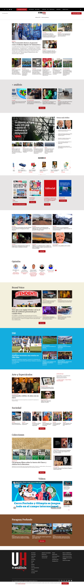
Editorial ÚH (37, 17)
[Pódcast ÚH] (65, 191)
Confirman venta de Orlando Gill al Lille (64, 347)
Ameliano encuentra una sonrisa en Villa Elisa (25, 356)
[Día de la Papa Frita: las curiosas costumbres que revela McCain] (65, 294)
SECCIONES (37, 9)
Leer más (47, 204)
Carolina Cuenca (50, 270)
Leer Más (18, 136)
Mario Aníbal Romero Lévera (33, 271)
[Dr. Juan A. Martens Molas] (24, 266)
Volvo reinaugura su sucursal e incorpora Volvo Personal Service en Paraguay (49, 301)
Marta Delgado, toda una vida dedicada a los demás (47, 424)
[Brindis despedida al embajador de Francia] (57, 416)
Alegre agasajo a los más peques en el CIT (67, 424)
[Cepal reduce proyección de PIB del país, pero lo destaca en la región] (19, 93)
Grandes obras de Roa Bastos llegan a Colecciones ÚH (62, 469)
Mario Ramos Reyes (42, 271)
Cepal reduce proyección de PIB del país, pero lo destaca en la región (19, 102)
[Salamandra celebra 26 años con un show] (26, 385)
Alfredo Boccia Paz (15, 271)
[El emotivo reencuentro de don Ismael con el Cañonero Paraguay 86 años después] (21, 219)
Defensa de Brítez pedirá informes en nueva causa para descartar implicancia (64, 142)
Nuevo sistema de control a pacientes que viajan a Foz (41, 537)
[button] (70, 168)
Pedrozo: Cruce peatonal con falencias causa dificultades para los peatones (64, 34)
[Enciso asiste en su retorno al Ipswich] (49, 340)
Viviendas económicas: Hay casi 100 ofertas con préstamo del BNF (64, 139)
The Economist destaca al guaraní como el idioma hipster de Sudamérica (26, 44)
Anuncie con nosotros (46, 552)
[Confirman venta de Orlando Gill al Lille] (65, 340)
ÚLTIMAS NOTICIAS (22, 9)
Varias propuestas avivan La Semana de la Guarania (47, 388)
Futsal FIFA (44, 360)
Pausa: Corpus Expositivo (25, 424)
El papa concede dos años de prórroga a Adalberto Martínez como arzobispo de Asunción (49, 51)
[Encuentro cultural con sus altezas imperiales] (37, 416)
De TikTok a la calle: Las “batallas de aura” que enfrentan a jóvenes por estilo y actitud (57, 72)
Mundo (54, 68)
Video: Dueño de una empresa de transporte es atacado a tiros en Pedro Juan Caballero (65, 147)
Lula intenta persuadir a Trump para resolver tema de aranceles (64, 130)
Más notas (32, 202)
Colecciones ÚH (56, 449)
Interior (13, 535)
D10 (48, 9)
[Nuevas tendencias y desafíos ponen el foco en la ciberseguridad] (65, 310)
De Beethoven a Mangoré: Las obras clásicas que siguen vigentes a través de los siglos (49, 102)
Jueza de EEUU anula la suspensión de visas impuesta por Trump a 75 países (28, 150)
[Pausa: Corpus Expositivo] (26, 416)
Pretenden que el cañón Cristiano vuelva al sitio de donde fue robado (20, 537)
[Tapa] (19, 192)
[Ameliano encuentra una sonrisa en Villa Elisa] (27, 344)
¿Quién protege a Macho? (24, 273)
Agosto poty (50, 271)
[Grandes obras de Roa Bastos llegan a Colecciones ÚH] (62, 460)
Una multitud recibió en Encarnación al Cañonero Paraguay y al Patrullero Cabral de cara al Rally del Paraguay (49, 35)
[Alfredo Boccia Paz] (15, 266)
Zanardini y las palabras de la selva (61, 245)
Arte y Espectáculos (66, 68)
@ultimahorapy (60, 373)
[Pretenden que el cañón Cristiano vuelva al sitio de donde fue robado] (21, 528)
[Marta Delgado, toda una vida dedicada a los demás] (47, 416)
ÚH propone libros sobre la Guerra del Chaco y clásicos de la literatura (29, 463)
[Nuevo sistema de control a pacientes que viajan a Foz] (42, 528)
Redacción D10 (14, 363)
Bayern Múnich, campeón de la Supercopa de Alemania (65, 362)
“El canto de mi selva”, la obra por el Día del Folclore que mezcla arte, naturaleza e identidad (26, 72)
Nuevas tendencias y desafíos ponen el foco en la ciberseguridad (64, 318)
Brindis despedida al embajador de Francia (57, 424)
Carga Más (42, 251)
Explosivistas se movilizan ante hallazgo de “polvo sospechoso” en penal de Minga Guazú (41, 228)
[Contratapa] (35, 191)
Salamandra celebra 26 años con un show (25, 397)
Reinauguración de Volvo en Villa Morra (16, 424)
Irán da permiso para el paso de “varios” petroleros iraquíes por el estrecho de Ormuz (49, 151)
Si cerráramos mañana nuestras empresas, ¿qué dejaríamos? (33, 274)
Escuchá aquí (63, 200)
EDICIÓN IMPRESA (76, 13)
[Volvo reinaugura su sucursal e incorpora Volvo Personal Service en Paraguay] (49, 294)
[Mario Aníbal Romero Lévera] (33, 266)
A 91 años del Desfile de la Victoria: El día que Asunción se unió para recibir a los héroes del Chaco (36, 72)
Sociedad (13, 422)
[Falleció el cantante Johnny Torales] (48, 395)
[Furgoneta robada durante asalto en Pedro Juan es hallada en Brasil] (21, 237)
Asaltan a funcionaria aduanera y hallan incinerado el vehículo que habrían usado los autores (65, 134)
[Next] (56, 270)
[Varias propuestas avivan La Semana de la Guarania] (48, 381)
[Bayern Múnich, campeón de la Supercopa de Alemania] (65, 355)
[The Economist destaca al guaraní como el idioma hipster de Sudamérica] (27, 31)
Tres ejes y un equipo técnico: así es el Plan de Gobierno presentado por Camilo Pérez (26, 312)
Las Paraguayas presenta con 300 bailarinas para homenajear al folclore (67, 72)
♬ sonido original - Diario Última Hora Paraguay (64, 380)
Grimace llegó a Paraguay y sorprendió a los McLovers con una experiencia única (49, 318)
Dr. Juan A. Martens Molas (24, 271)
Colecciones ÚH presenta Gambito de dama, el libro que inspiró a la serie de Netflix (62, 451)
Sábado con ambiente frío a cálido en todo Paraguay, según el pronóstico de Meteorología (42, 247)
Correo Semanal (55, 244)
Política (59, 100)
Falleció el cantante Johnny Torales (46, 401)
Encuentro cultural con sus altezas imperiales (36, 424)
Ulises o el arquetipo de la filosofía (42, 273)
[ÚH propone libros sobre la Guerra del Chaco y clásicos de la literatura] (31, 449)
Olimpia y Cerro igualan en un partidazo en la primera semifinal (49, 362)
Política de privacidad (21, 583)
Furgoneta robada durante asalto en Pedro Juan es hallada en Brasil (21, 246)
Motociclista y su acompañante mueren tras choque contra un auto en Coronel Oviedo (62, 228)
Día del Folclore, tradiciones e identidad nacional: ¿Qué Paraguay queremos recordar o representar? (47, 72)
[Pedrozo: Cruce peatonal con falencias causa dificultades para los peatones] (65, 27)
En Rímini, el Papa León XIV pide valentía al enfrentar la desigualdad (24, 127)
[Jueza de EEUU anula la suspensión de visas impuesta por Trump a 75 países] (28, 144)
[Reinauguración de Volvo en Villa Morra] (16, 416)
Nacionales (14, 41)
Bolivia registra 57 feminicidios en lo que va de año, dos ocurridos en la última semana (17, 151)
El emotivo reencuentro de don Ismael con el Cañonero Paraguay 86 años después (21, 228)
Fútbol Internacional (45, 345)
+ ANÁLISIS (44, 9)
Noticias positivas (45, 17)
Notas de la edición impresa (19, 204)
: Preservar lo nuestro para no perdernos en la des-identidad (34, 102)
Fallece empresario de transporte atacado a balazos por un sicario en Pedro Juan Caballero (16, 72)
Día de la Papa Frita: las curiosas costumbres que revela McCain (65, 301)
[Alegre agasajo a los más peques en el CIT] (67, 416)
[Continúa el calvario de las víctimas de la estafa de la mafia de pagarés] (50, 192)
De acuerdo (65, 583)
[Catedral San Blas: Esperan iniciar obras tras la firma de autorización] (62, 528)
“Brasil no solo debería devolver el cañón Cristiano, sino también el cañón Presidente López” (65, 103)
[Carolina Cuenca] (50, 266)
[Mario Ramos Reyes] (42, 266)
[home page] (19, 562)
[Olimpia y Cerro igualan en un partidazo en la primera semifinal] (49, 355)
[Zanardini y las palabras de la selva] (62, 237)
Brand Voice (14, 308)
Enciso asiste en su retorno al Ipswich (49, 347)
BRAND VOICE (65, 9)
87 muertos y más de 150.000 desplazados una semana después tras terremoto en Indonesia (38, 151)
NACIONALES (31, 9)
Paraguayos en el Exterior (62, 345)
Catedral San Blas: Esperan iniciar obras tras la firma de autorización (61, 537)
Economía (13, 100)
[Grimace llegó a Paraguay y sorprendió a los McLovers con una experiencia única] (49, 310)
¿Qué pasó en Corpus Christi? (15, 273)
